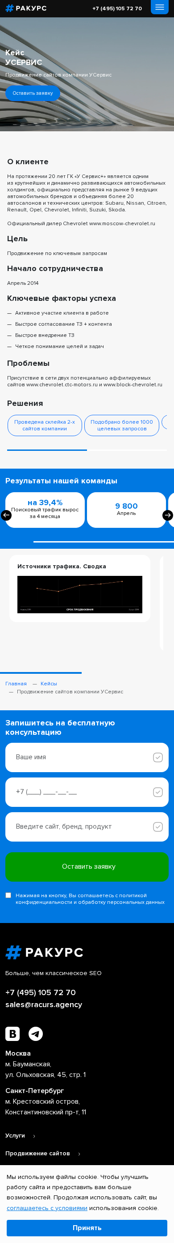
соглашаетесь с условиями (47, 1208)
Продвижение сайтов (38, 1153)
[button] (47, 450)
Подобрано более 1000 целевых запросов (122, 425)
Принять (87, 1227)
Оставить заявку (33, 93)
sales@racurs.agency (43, 1004)
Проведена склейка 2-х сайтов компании (44, 425)
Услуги (16, 1135)
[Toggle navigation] (160, 7)
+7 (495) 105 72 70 (117, 8)
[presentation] (6, 515)
